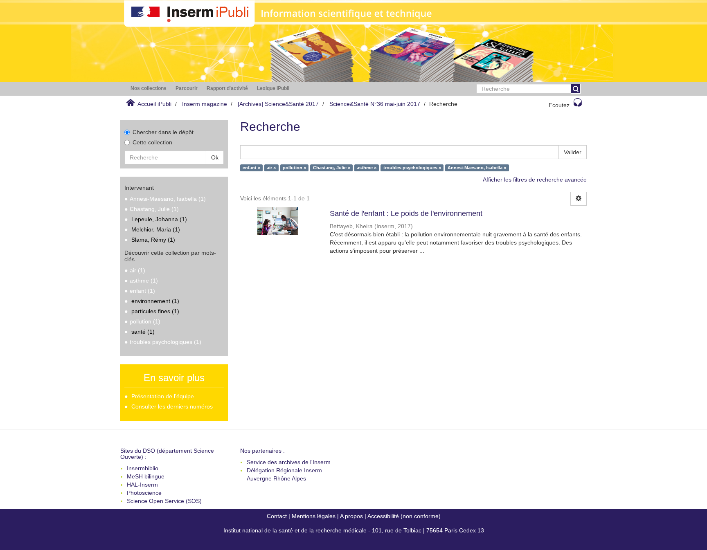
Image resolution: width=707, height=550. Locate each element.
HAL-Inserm (142, 484)
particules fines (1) (155, 311)
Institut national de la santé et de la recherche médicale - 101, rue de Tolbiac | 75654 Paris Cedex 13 (353, 530)
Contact (277, 516)
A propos (351, 516)
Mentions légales (313, 516)
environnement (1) (155, 301)
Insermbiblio (142, 468)
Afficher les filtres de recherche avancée (535, 179)
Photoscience (144, 492)
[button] (148, 88)
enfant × (251, 167)
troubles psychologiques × (412, 167)
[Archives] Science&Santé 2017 (278, 104)
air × (271, 167)
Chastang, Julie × (331, 167)
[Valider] (576, 89)
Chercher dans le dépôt (163, 132)
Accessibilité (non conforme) (404, 516)
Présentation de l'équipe (162, 396)
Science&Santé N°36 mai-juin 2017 (374, 104)
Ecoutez (559, 105)
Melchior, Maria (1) (155, 229)
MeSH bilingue (145, 476)
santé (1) (143, 331)
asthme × (366, 167)
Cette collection (152, 142)
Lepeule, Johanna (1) (159, 219)
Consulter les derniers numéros (172, 406)
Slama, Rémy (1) (153, 239)
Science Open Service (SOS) (164, 501)
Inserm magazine (204, 104)
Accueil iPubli (154, 104)
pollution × (294, 167)
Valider (572, 152)
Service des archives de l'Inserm (289, 462)
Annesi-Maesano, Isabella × (477, 167)
